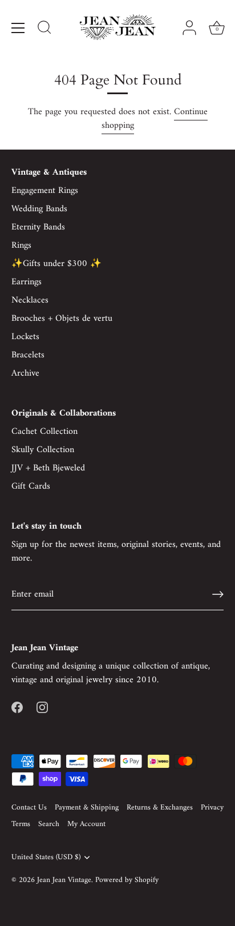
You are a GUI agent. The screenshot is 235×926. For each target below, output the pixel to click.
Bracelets (27, 355)
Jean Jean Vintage (64, 880)
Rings (21, 245)
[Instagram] (42, 707)
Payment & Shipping (87, 808)
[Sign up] (218, 594)
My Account (86, 824)
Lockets (25, 337)
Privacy (212, 808)
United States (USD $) (45, 858)
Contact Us (29, 808)
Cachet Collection (44, 432)
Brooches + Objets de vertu (61, 319)
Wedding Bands (39, 209)
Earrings (26, 282)
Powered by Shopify (127, 880)
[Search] (44, 29)
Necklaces (29, 300)
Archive (25, 373)
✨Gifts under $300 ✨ (56, 264)
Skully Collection (42, 450)
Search (48, 824)
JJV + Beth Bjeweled (48, 468)
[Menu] (18, 28)
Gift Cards (30, 486)
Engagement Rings (44, 191)
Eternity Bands (38, 227)
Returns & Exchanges (160, 808)
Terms (20, 824)
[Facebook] (17, 707)
